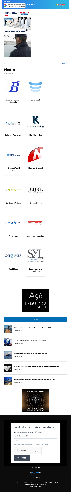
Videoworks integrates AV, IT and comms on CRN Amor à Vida (34, 379)
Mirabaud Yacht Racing (13, 169)
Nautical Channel (35, 168)
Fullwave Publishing (13, 135)
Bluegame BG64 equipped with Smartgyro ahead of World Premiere (36, 366)
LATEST (35, 319)
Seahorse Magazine (35, 236)
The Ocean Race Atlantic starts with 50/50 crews (30, 341)
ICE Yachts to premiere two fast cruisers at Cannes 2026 (32, 328)
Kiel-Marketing (35, 135)
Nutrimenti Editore (13, 203)
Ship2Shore (13, 269)
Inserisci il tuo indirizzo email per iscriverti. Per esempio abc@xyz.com (31, 444)
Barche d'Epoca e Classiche (13, 101)
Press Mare (13, 236)
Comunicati (35, 100)
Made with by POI (35, 486)
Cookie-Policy (36, 467)
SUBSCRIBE (21, 458)
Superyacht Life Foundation (35, 270)
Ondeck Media (35, 203)
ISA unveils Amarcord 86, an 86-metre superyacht (30, 354)
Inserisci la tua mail (20, 436)
